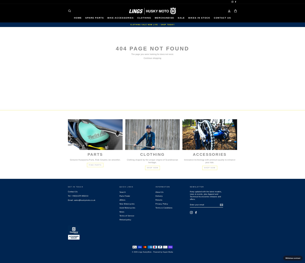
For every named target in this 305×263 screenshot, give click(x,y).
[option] (152, 25)
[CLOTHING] (152, 134)
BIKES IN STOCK (199, 18)
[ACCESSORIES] (209, 134)
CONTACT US (222, 18)
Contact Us (73, 192)
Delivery (159, 196)
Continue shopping (152, 58)
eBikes (122, 200)
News (121, 212)
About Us (159, 192)
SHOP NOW (152, 168)
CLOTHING (144, 18)
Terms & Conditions (163, 208)
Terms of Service (126, 216)
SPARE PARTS (94, 18)
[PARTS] (95, 134)
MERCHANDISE (164, 18)
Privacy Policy (161, 204)
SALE (181, 18)
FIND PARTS (95, 165)
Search (122, 192)
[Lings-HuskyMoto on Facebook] (196, 212)
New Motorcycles (127, 204)
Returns (158, 200)
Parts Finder (124, 196)
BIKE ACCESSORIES (120, 18)
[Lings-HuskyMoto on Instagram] (191, 212)
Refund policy (125, 220)
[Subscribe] (221, 204)
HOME (78, 18)
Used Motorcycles (127, 208)
